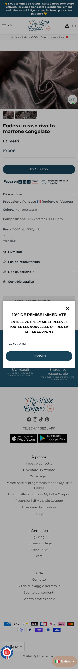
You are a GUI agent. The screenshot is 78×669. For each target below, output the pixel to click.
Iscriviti (39, 356)
